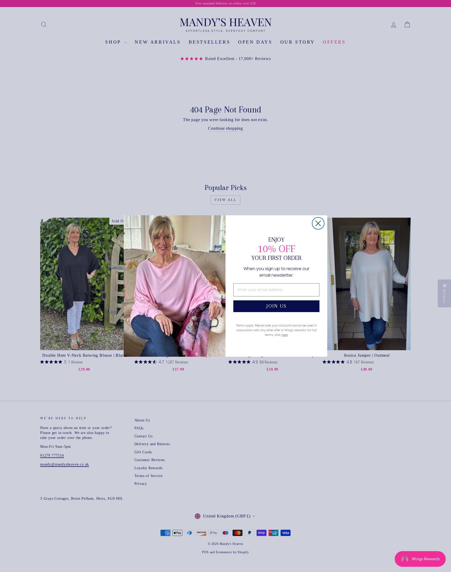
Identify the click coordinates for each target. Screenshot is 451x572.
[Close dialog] (318, 223)
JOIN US (276, 306)
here (285, 335)
